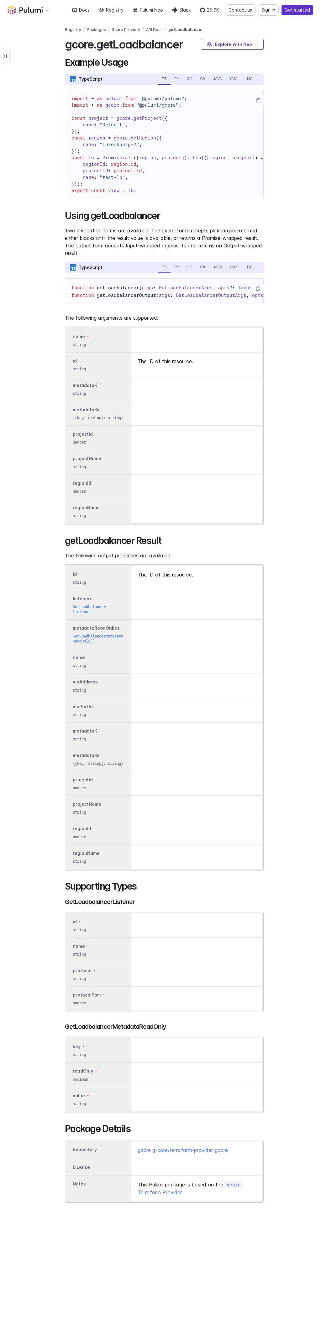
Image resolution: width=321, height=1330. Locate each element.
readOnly (83, 1071)
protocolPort (87, 995)
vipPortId (83, 706)
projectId (83, 434)
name (79, 336)
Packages (96, 29)
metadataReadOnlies (96, 628)
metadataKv (86, 409)
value (79, 1095)
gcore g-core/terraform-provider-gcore (183, 1150)
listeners (82, 598)
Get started (297, 10)
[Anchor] (188, 43)
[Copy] (258, 100)
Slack (185, 10)
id (75, 360)
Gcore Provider (126, 29)
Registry (115, 10)
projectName (87, 458)
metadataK (85, 385)
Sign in (268, 10)
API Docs (154, 29)
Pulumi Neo (151, 10)
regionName (86, 507)
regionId (82, 483)
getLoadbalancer (185, 29)
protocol (82, 970)
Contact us (240, 10)
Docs (84, 10)
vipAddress (85, 682)
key (77, 1046)
